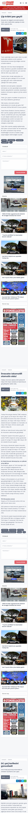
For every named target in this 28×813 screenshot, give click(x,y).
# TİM (19, 532)
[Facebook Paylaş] (20, 33)
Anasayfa (4, 12)
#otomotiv (4, 530)
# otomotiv (4, 142)
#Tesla (4, 140)
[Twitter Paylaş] (22, 33)
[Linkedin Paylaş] (17, 33)
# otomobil (19, 140)
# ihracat (20, 530)
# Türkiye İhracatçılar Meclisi (8, 532)
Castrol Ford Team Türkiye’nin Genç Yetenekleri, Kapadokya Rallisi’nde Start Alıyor (14, 7)
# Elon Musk (11, 140)
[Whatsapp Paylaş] (25, 33)
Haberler (10, 12)
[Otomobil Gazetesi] (8, 3)
